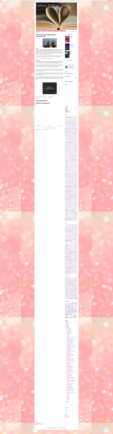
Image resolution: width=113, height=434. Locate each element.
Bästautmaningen (67, 303)
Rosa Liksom (68, 204)
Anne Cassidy (67, 124)
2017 (66, 325)
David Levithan (70, 137)
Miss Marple (71, 250)
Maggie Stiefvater (69, 183)
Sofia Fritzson (66, 211)
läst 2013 (74, 311)
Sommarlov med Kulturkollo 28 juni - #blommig (70, 346)
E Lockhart (74, 138)
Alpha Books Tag (68, 357)
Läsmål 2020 (43, 30)
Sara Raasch (75, 207)
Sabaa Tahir (72, 205)
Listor (74, 304)
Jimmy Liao (74, 162)
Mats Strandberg (68, 191)
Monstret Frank (74, 251)
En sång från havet (69, 349)
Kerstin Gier (69, 176)
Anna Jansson (75, 122)
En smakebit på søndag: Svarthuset (69, 363)
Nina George (66, 198)
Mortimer (67, 253)
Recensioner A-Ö (49, 30)
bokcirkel (66, 309)
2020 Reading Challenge (70, 64)
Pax (75, 254)
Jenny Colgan (72, 160)
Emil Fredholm (73, 142)
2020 (66, 321)
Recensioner (67, 306)
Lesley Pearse (67, 180)
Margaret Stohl (70, 185)
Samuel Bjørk (73, 206)
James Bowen (66, 157)
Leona (75, 246)
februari (68, 398)
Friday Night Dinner (67, 282)
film (39, 98)
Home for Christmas (75, 283)
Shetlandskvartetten (71, 257)
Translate (41, 424)
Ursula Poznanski (69, 218)
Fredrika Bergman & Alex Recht (69, 237)
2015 (66, 327)
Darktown (76, 232)
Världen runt (56, 30)
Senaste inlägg (39, 125)
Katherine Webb (67, 175)
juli (67, 334)
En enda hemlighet (69, 385)
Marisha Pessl (74, 188)
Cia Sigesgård (67, 135)
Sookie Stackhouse (70, 258)
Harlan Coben (70, 150)
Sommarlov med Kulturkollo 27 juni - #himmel (70, 348)
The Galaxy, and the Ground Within (72, 44)
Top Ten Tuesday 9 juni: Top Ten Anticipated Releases (70, 381)
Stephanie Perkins (67, 213)
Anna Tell (75, 123)
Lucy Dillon (73, 182)
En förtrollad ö (68, 364)
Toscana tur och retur (69, 369)
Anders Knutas (66, 226)
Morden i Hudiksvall (67, 252)
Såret (66, 260)
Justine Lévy (70, 171)
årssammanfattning (74, 317)
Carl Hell (67, 231)
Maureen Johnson (67, 192)
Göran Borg (68, 239)
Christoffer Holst (75, 134)
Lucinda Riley (69, 182)
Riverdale (76, 288)
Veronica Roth (75, 218)
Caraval (76, 230)
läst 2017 (75, 312)
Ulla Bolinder (70, 217)
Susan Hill (69, 214)
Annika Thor (72, 124)
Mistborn (70, 251)
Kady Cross (73, 171)
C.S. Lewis (75, 128)
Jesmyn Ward (66, 162)
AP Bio (66, 278)
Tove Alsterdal (66, 217)
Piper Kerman (67, 201)
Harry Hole (74, 240)
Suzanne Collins (74, 214)
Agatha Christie (67, 117)
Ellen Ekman (75, 141)
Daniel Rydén (73, 136)
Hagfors (72, 239)
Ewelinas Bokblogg (47, 5)
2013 (66, 402)
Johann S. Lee (75, 164)
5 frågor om (68, 302)
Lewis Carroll (71, 180)
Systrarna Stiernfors (74, 259)
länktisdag (66, 311)
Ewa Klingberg (70, 144)
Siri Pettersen (74, 210)
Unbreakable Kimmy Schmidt (70, 296)
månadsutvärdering (68, 313)
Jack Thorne (69, 156)
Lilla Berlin (72, 247)
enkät (76, 310)
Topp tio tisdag (69, 307)
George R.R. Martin (73, 147)
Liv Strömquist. (72, 181)
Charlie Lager (70, 231)
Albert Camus (73, 117)
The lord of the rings (71, 266)
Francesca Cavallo (75, 144)
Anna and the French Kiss (72, 226)
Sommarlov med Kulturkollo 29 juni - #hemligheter (70, 341)
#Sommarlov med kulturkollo (70, 358)
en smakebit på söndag (71, 310)
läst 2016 (71, 312)
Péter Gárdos (71, 201)
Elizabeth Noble (66, 141)
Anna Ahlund (71, 121)
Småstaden (76, 290)
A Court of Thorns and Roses (69, 224)
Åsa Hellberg (70, 220)
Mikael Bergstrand (68, 194)
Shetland (72, 290)
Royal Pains (67, 289)
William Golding (73, 219)
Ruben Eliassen (73, 204)
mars (67, 397)
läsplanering (70, 311)
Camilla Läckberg (71, 130)
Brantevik (67, 230)
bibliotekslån (75, 308)
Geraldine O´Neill (67, 148)
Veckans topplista (68, 308)
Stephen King (71, 213)
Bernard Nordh (71, 127)
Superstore (73, 291)
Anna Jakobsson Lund (68, 122)
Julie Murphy (66, 171)
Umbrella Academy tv (74, 295)
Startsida (50, 125)
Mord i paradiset (71, 285)
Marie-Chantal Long (69, 188)
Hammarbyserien (68, 240)
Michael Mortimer (70, 193)
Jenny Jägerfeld (69, 161)
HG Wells (73, 149)
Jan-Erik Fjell (74, 157)
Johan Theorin (71, 164)
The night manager (72, 294)
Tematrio (66, 307)
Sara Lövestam (71, 207)
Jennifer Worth (67, 160)
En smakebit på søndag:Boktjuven (69, 374)
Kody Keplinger (73, 177)
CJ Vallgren (67, 129)
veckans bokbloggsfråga (71, 316)
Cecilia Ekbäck (74, 132)
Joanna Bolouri (69, 163)
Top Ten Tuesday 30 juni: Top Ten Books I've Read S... (70, 339)
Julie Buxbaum (74, 170)
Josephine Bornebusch (68, 169)
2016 (66, 326)
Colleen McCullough (72, 135)
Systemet (69, 259)
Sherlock (69, 290)
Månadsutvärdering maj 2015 (70, 388)
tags (76, 314)
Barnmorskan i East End (71, 278)
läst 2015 (68, 312)
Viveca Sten (68, 219)
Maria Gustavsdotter (67, 187)
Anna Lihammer (71, 123)
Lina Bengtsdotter (68, 181)
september (68, 332)
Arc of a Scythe (70, 227)
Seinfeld (66, 290)
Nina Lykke (70, 198)
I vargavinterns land (69, 376)
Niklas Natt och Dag (73, 197)
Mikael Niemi (72, 194)
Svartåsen (74, 258)
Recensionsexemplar (74, 306)
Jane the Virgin (72, 284)
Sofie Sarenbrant (72, 211)
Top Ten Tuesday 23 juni (69, 359)
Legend (70, 246)
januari (68, 399)
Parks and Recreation (70, 288)
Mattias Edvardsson (74, 191)
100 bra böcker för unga (69, 354)
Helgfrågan (70, 303)
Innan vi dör (67, 284)
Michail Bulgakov (75, 193)
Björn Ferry (75, 127)
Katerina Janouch (73, 174)
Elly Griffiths (68, 142)
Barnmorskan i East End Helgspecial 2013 (69, 387)
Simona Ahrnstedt (68, 210)
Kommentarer (68, 411)
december (68, 328)
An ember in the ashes (73, 225)
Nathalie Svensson (75, 253)
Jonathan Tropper (67, 168)
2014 (66, 401)
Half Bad (75, 239)
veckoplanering (68, 317)
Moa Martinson (67, 195)
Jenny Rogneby (74, 161)
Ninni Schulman (74, 198)
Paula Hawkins (68, 200)
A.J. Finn (66, 116)
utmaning (71, 315)
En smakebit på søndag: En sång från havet (70, 384)
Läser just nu (69, 34)
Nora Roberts (67, 199)
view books (74, 69)
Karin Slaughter (67, 173)
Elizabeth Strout (71, 141)
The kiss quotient (72, 265)
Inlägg (67, 409)
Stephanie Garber (73, 212)
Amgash (68, 225)
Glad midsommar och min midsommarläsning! (70, 366)
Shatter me (66, 257)
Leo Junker (73, 246)
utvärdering (75, 315)
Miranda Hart (75, 194)
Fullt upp (67, 382)
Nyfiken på (71, 305)
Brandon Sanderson (68, 128)
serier (73, 298)
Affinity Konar (74, 116)
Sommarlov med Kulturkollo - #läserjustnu (70, 355)
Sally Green (69, 206)
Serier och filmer (62, 30)
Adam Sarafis (70, 116)
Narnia (70, 253)
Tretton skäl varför (68, 295)
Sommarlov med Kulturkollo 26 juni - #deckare (70, 351)
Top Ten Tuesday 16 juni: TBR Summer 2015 (70, 370)
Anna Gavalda (74, 121)
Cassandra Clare (67, 132)
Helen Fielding (75, 150)
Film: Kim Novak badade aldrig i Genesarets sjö (70, 393)
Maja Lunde (73, 183)
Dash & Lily (67, 233)
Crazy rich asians (75, 231)
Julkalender (76, 284)
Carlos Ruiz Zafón (73, 131)
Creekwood (67, 232)
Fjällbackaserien (68, 236)
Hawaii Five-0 (69, 283)
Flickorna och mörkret (74, 236)
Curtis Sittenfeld (69, 136)
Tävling (74, 307)
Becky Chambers (72, 46)
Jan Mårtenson (70, 157)
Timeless (76, 294)
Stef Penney (68, 212)
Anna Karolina (67, 123)
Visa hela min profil (67, 417)
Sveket (66, 259)
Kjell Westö (69, 177)
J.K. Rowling (71, 155)
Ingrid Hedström (70, 154)
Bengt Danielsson (67, 127)
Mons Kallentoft (72, 195)
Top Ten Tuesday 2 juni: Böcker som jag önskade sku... (70, 391)
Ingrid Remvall (74, 154)
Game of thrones (73, 282)
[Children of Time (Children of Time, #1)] (67, 57)
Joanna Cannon (74, 163)
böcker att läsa (70, 309)
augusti (68, 333)
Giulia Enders (69, 149)
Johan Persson (66, 164)
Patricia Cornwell (75, 199)
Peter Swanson (75, 200)
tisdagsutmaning (67, 315)
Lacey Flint (71, 245)
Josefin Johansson (73, 168)
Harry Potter (67, 241)
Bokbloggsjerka (74, 302)
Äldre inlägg (61, 125)
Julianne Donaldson (70, 170)
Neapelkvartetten (68, 254)
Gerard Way (72, 148)
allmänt (72, 308)
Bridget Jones (71, 230)
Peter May (72, 200)
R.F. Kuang (75, 201)
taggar (74, 314)
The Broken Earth (70, 260)
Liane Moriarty (75, 180)
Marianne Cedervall (72, 187)
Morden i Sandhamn (73, 252)
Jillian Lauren (70, 162)
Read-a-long (75, 305)
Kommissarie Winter (73, 244)
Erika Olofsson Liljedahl (72, 143)
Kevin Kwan (73, 176)
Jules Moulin (73, 169)
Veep (73, 297)
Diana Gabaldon (74, 137)
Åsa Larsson (74, 220)
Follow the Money (73, 281)
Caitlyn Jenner (72, 129)
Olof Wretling (71, 199)
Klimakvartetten (66, 244)
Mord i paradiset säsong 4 (70, 377)
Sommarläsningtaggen (69, 342)
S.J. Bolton (69, 205)
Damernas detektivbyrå (71, 232)
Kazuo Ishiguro (73, 175)
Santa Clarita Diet (73, 289)
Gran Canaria (72, 238)
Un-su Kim (74, 217)
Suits (70, 291)
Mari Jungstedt (74, 186)
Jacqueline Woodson (74, 156)
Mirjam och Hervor (67, 250)
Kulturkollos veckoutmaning (70, 304)
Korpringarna (67, 245)
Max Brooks (72, 192)
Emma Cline (68, 143)
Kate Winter (68, 174)
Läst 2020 (38, 30)
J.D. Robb (66, 155)
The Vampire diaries (72, 264)
